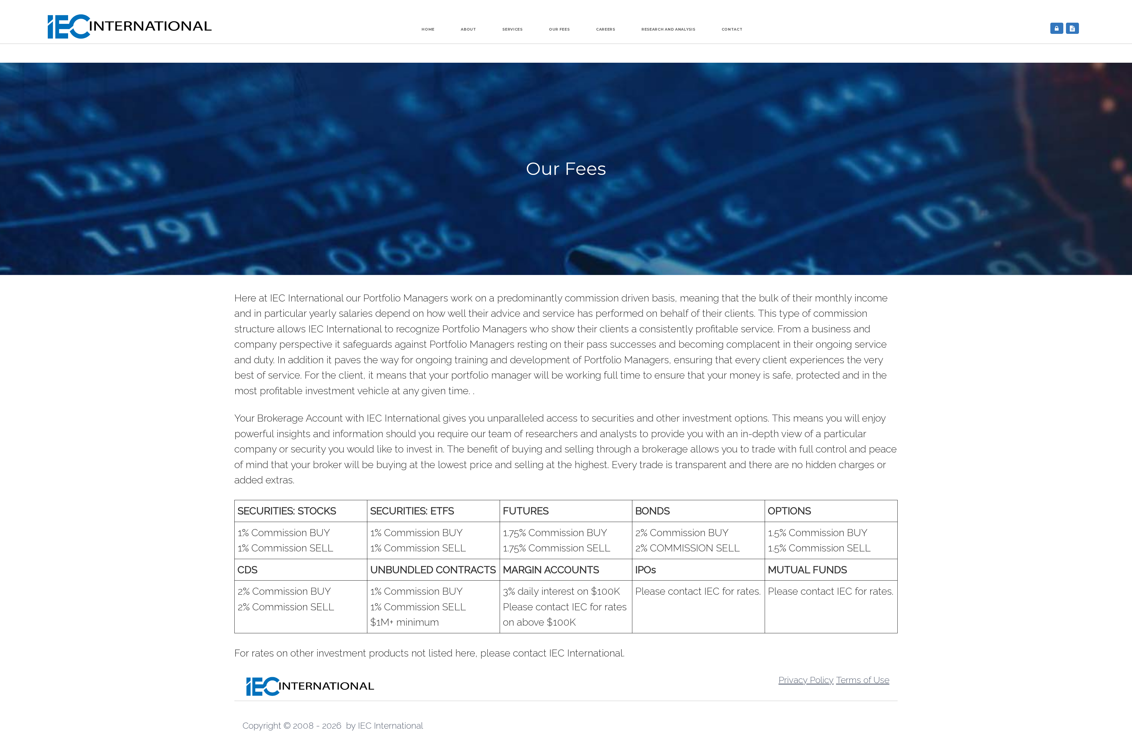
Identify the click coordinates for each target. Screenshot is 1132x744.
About (468, 29)
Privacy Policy (806, 680)
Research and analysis (668, 29)
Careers (605, 29)
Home (428, 29)
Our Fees (559, 29)
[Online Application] (1072, 28)
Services (512, 29)
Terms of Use (862, 680)
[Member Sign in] (1056, 28)
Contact (732, 29)
